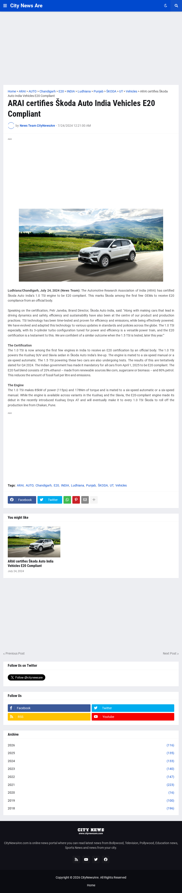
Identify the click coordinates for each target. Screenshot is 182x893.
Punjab (91, 485)
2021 (91, 785)
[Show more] (94, 500)
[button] (5, 6)
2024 (91, 761)
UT (111, 485)
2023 (91, 769)
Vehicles (121, 485)
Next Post (169, 653)
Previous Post (15, 653)
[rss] (76, 859)
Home (91, 885)
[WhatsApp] (67, 500)
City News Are (26, 6)
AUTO (30, 485)
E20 (56, 485)
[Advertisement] (91, 48)
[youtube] (86, 859)
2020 (91, 792)
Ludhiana (77, 485)
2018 (91, 808)
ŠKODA (103, 485)
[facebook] (105, 859)
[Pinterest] (76, 500)
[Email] (85, 500)
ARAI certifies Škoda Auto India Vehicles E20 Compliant (30, 563)
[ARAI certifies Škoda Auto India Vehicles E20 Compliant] (34, 541)
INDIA (65, 485)
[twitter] (96, 859)
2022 (91, 777)
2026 (91, 745)
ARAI (20, 485)
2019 (91, 800)
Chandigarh (44, 485)
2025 (91, 753)
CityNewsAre (90, 877)
